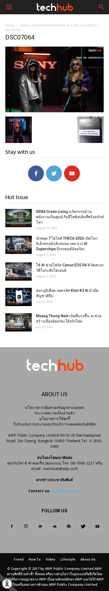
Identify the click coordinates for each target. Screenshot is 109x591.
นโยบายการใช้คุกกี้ (54, 418)
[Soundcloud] (54, 526)
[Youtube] (97, 526)
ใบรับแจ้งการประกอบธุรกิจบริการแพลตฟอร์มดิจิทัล (54, 424)
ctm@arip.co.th (66, 490)
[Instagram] (26, 526)
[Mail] (40, 526)
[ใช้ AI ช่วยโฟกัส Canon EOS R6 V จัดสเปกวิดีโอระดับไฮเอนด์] (18, 271)
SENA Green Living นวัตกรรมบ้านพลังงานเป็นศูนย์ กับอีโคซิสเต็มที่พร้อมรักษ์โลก (70, 216)
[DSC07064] (54, 111)
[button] (101, 7)
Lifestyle (67, 559)
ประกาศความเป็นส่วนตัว (54, 412)
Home (10, 25)
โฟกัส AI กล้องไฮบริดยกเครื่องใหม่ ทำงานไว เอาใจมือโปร (59, 25)
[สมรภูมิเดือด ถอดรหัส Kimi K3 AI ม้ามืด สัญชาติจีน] (18, 297)
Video (50, 559)
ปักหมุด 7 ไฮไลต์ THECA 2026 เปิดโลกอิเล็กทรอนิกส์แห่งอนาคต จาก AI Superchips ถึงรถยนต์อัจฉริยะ (66, 243)
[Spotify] (68, 526)
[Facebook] (11, 526)
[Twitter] (83, 526)
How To (35, 559)
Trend (18, 559)
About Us (88, 559)
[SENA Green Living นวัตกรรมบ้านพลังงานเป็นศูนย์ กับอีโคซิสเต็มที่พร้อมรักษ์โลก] (18, 218)
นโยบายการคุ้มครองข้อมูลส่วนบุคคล (54, 407)
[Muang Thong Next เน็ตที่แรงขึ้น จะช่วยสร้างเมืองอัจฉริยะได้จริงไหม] (18, 322)
